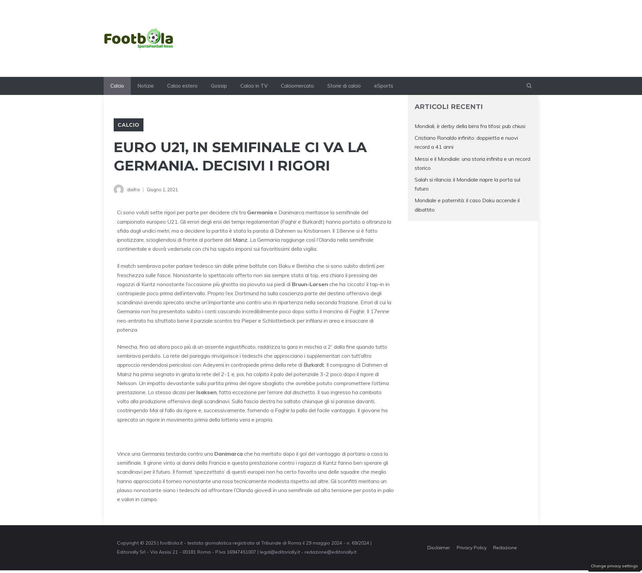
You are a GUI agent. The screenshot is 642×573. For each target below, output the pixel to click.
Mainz (240, 239)
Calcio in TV (254, 86)
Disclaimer (438, 548)
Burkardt (314, 364)
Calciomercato (297, 86)
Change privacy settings (614, 565)
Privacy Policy (472, 548)
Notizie (145, 86)
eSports (383, 86)
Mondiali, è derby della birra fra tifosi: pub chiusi (470, 126)
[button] (529, 86)
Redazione (505, 548)
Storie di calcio (344, 86)
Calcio (117, 86)
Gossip (219, 86)
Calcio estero (182, 86)
